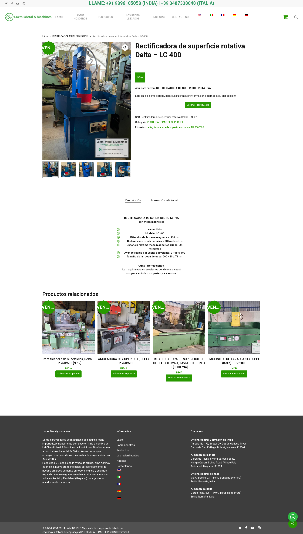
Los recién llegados (128, 455)
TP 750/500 (197, 127)
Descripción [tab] (133, 200)
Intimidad (124, 532)
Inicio (45, 36)
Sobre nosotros (126, 445)
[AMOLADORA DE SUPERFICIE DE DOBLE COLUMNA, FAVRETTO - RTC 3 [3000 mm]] (179, 327)
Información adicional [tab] (163, 200)
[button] (125, 47)
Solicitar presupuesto (198, 104)
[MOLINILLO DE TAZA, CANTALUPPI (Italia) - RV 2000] (234, 327)
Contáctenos (124, 466)
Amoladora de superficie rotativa (171, 127)
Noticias (121, 460)
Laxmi (120, 439)
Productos (123, 450)
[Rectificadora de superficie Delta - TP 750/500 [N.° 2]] (68, 327)
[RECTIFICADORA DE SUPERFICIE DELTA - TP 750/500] (123, 327)
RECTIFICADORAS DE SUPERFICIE (70, 36)
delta (149, 127)
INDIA (140, 77)
